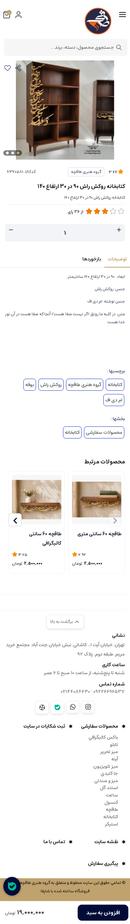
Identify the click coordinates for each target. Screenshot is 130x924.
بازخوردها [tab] (91, 259)
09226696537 (109, 692)
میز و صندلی (106, 781)
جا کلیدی (109, 773)
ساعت (112, 795)
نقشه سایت (106, 842)
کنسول (111, 802)
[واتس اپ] (72, 707)
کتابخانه (115, 385)
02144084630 (75, 692)
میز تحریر (109, 752)
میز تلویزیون (105, 766)
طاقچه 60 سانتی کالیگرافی (45, 538)
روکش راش (51, 385)
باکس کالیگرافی (103, 737)
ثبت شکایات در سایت (44, 726)
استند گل (109, 788)
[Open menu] (122, 14)
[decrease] (11, 230)
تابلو (114, 745)
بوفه (29, 385)
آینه (114, 759)
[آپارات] (42, 707)
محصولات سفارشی (104, 432)
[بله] (57, 707)
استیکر (111, 824)
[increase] (119, 230)
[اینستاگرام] (88, 707)
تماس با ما (54, 842)
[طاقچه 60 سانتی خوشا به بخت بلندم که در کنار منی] (36, 499)
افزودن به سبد (103, 912)
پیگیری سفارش (103, 863)
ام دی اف (113, 400)
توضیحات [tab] (117, 259)
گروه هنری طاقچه (86, 171)
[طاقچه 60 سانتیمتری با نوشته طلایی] (96, 499)
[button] (15, 520)
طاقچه (112, 809)
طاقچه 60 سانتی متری (99, 534)
